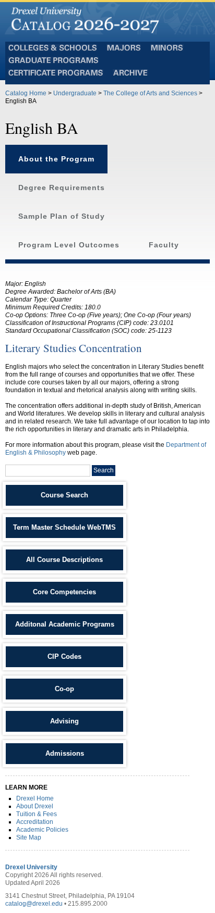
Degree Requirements (61, 188)
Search (103, 470)
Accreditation (34, 822)
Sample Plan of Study (61, 216)
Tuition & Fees (36, 814)
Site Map (28, 837)
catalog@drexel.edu (34, 903)
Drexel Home (35, 798)
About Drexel (34, 806)
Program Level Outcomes (69, 245)
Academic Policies (42, 829)
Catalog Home (25, 93)
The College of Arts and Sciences (150, 93)
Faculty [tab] (164, 245)
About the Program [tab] (56, 159)
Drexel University (31, 867)
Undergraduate (75, 93)
